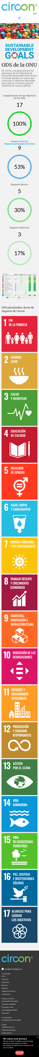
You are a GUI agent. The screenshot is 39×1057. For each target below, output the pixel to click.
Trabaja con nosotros (8, 991)
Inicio (3, 976)
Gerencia (5, 988)
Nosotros (5, 985)
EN (35, 14)
